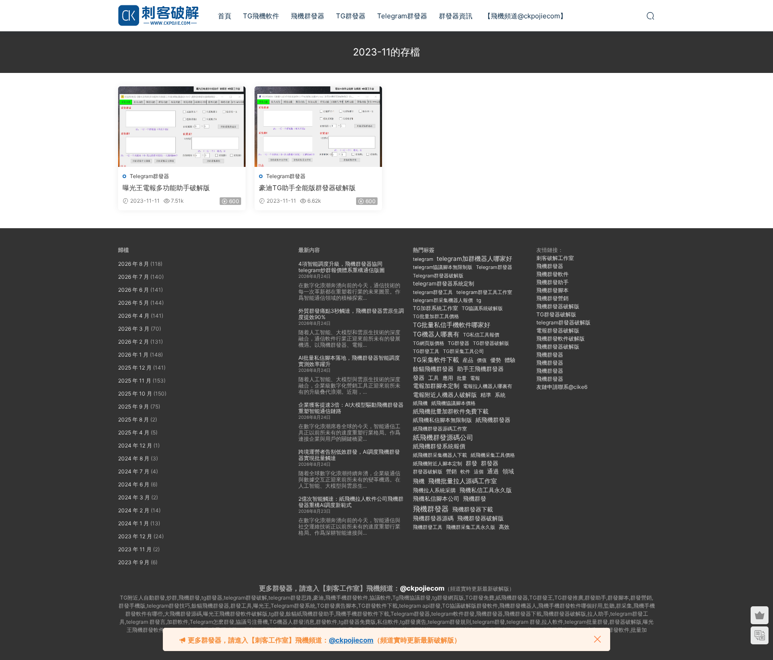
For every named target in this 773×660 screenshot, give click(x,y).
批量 (462, 378)
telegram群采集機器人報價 (443, 300)
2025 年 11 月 (134, 380)
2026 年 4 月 (133, 315)
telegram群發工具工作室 (484, 292)
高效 (504, 527)
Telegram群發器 (402, 16)
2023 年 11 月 (135, 549)
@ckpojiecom (422, 588)
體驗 (510, 360)
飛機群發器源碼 (433, 518)
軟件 (465, 472)
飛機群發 (474, 498)
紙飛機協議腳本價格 (453, 403)
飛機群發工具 (427, 527)
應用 (447, 378)
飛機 (419, 481)
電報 (475, 378)
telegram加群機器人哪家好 (474, 258)
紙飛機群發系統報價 (439, 446)
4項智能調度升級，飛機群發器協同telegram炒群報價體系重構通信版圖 (341, 266)
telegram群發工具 (433, 292)
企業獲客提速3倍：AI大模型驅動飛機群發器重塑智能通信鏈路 (350, 407)
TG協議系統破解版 (482, 308)
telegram (423, 259)
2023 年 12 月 (135, 536)
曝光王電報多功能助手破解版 (166, 187)
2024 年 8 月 (133, 458)
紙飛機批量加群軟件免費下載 (450, 411)
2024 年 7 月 (133, 471)
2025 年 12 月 (135, 367)
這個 (479, 471)
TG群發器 (350, 16)
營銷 (451, 471)
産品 (468, 360)
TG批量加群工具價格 (436, 316)
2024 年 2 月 (133, 510)
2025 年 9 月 (133, 406)
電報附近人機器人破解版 (445, 394)
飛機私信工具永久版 (485, 490)
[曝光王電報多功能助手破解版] (182, 126)
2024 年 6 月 (133, 484)
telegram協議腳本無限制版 (442, 267)
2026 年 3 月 (133, 328)
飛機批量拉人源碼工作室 (462, 481)
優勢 (495, 360)
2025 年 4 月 (133, 432)
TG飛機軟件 (261, 16)
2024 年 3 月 (134, 497)
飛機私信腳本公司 (436, 498)
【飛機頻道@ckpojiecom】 (525, 16)
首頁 (224, 16)
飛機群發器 (307, 16)
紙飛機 (420, 403)
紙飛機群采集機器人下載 (440, 455)
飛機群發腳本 (552, 290)
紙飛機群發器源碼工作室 (440, 429)
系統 (500, 395)
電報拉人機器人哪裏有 (487, 386)
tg (478, 300)
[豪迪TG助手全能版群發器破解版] (318, 126)
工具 (433, 378)
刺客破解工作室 (555, 258)
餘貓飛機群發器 (433, 369)
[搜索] (650, 15)
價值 (482, 360)
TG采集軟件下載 (436, 359)
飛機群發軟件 (552, 274)
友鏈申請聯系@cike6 (561, 386)
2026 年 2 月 (133, 341)
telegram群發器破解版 (563, 322)
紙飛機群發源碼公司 (443, 437)
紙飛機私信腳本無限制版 (442, 420)
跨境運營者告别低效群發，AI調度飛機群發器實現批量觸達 (349, 454)
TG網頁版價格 (428, 343)
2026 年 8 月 (133, 263)
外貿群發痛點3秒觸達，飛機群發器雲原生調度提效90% (351, 313)
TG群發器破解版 (491, 343)
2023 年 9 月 (133, 562)
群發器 (489, 463)
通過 (493, 471)
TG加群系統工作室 (435, 308)
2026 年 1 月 (133, 354)
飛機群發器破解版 (480, 518)
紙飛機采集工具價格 (493, 455)
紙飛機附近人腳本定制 (437, 463)
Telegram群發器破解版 (438, 276)
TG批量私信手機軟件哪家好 (451, 324)
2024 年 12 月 (135, 445)
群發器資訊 (455, 16)
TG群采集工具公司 (463, 351)
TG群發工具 (426, 351)
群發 (471, 463)
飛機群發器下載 (472, 509)
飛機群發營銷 (552, 298)
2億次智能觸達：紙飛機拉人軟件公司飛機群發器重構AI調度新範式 (350, 501)
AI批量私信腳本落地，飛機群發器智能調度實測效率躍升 (349, 360)
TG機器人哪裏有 (436, 334)
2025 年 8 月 (133, 419)
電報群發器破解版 (557, 330)
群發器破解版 (427, 471)
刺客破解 (158, 15)
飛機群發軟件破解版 (560, 338)
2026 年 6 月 (133, 289)
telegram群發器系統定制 (443, 283)
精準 (485, 395)
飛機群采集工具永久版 (470, 527)
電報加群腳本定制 (436, 386)
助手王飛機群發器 (480, 369)
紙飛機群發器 (493, 420)
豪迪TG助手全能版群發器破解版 (307, 187)
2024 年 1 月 (133, 523)
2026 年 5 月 (133, 302)
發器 (419, 378)
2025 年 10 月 (135, 393)
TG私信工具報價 (481, 335)
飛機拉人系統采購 (434, 490)
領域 (508, 471)
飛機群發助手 (552, 282)
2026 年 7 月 (133, 276)
